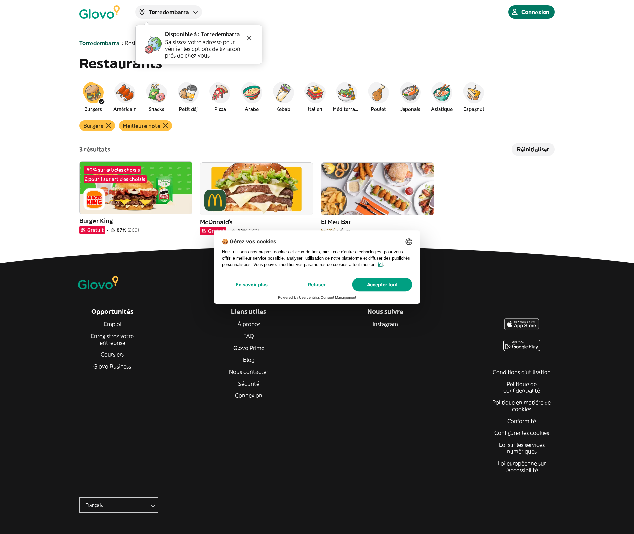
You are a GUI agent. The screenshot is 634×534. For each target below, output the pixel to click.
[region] (317, 96)
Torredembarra (99, 43)
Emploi (112, 324)
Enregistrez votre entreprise (112, 339)
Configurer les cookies (521, 433)
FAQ (248, 336)
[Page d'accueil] (99, 12)
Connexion (248, 395)
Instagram (385, 324)
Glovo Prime (248, 348)
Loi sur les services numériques (522, 448)
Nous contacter (248, 371)
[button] (93, 96)
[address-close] (249, 38)
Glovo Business (112, 366)
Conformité (521, 421)
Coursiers (112, 354)
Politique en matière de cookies (521, 405)
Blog (248, 359)
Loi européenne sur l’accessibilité (522, 466)
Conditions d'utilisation (522, 372)
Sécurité (248, 383)
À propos (248, 324)
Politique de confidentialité (521, 387)
